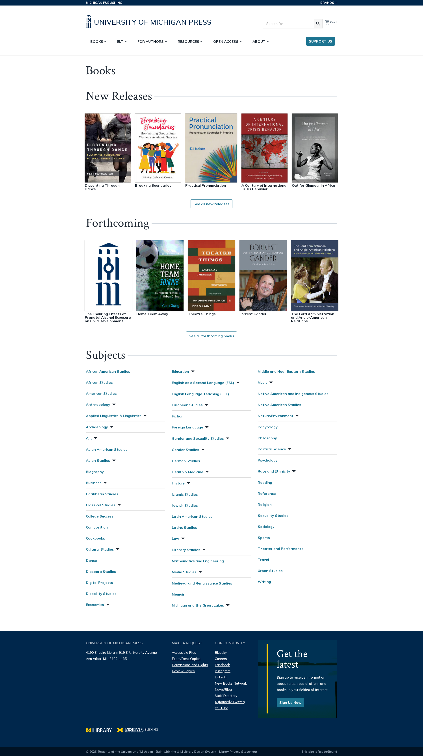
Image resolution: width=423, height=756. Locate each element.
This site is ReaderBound (319, 752)
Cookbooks (95, 538)
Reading (265, 482)
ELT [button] (120, 41)
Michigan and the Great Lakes (198, 605)
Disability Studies (101, 593)
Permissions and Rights (190, 665)
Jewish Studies (185, 505)
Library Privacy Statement (238, 752)
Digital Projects (99, 582)
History (178, 483)
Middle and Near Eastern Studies (286, 371)
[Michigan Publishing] (139, 729)
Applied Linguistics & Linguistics (113, 415)
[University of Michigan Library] (101, 729)
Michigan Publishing (104, 3)
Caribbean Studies (102, 494)
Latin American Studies (192, 516)
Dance (91, 560)
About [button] (259, 41)
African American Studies (108, 371)
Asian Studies (98, 460)
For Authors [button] (151, 41)
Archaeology (97, 427)
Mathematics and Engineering (198, 561)
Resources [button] (189, 41)
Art (89, 438)
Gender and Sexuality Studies (198, 438)
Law (175, 538)
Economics (95, 604)
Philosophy (267, 438)
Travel (263, 559)
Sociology (266, 526)
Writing (264, 581)
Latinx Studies (184, 527)
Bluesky (221, 652)
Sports (264, 537)
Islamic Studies (185, 494)
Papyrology (268, 427)
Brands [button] (327, 3)
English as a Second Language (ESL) (203, 382)
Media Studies (184, 572)
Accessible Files (184, 652)
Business (94, 482)
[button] (113, 404)
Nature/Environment (275, 415)
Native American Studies (279, 404)
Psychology (268, 460)
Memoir (178, 594)
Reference (267, 493)
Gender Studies (185, 449)
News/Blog (223, 689)
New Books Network (231, 683)
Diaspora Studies (101, 571)
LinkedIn (221, 677)
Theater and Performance (281, 548)
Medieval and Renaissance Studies (202, 583)
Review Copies (183, 671)
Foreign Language (187, 427)
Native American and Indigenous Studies (293, 393)
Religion (265, 504)
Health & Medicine (187, 472)
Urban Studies (270, 570)
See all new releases (211, 204)
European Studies (187, 405)
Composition (97, 527)
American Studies (101, 393)
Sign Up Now (290, 702)
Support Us (320, 41)
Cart (331, 22)
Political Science (272, 449)
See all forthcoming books (211, 336)
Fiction (178, 416)
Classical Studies (100, 505)
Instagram (222, 671)
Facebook (222, 665)
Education (180, 371)
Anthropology (98, 404)
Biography (95, 471)
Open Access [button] (226, 41)
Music (262, 382)
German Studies (186, 461)
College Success (100, 516)
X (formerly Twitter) (230, 702)
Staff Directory (226, 696)
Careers (221, 659)
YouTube (221, 708)
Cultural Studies (100, 549)
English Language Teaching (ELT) (200, 394)
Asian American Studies (107, 449)
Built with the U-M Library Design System (186, 752)
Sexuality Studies (273, 515)
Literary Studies (186, 549)
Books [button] (97, 41)
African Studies (99, 382)
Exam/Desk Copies (186, 659)
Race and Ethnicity (274, 471)
